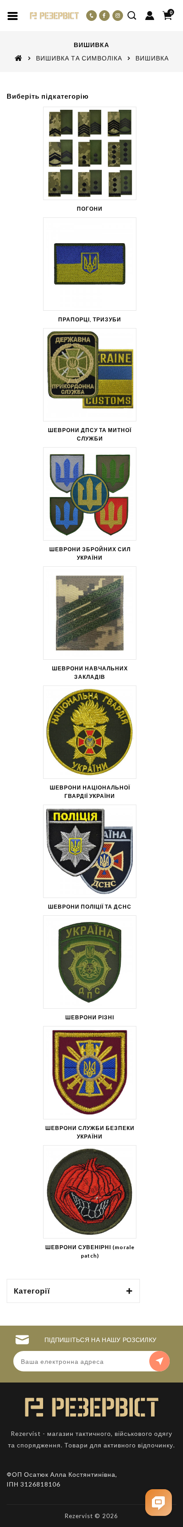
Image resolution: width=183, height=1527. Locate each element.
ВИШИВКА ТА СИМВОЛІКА (79, 58)
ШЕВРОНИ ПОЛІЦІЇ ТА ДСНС (89, 906)
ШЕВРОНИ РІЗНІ (89, 1017)
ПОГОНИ (90, 208)
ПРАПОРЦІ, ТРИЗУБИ (89, 319)
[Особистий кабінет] (150, 15)
